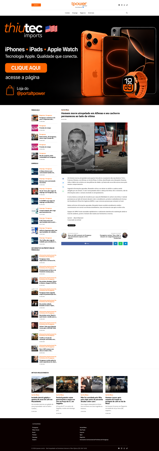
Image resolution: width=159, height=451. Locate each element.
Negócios (42, 115)
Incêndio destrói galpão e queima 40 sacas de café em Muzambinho (41, 399)
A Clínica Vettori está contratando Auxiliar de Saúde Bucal (46, 172)
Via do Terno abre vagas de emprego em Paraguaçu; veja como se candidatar (48, 192)
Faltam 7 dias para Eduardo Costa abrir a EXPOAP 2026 (47, 327)
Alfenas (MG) (71, 225)
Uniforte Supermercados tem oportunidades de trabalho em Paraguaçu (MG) (48, 232)
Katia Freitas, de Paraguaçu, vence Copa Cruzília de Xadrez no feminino (47, 138)
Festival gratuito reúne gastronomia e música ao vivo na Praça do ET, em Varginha (65, 400)
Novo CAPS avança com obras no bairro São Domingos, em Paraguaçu (47, 350)
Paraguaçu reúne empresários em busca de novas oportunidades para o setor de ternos (48, 261)
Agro (81, 434)
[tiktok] (127, 5)
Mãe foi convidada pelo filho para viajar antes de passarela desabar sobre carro (92, 399)
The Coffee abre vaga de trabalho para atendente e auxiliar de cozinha (47, 242)
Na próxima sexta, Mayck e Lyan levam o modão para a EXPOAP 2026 (47, 317)
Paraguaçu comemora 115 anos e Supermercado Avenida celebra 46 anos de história (47, 120)
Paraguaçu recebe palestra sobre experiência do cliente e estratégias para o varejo (48, 362)
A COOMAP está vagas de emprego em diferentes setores (47, 202)
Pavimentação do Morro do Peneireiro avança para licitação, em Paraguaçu (47, 271)
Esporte (82, 432)
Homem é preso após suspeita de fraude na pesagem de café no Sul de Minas (115, 400)
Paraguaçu (49, 115)
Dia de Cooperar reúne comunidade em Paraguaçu (47, 156)
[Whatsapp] (124, 5)
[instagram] (121, 5)
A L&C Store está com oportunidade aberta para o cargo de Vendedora (47, 222)
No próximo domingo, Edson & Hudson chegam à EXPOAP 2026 (48, 283)
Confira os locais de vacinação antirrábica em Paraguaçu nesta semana (47, 339)
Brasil (33, 432)
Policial (34, 434)
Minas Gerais (35, 430)
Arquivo (34, 439)
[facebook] (119, 5)
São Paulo (82, 430)
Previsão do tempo (45, 128)
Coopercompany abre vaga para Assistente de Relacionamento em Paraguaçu (47, 213)
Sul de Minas (35, 395)
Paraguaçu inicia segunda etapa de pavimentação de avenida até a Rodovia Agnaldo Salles (47, 295)
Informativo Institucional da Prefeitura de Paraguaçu (47, 256)
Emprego (42, 168)
